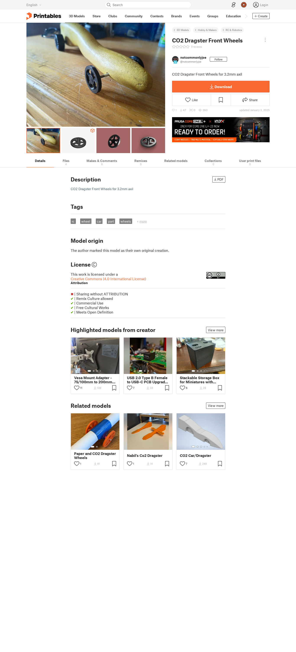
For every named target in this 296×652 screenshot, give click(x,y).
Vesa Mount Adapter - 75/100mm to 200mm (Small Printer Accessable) (93, 380)
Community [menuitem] (134, 16)
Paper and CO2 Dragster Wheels (95, 455)
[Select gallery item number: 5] (155, 371)
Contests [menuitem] (156, 16)
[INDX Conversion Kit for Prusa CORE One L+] (221, 129)
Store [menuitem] (97, 16)
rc (73, 221)
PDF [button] (220, 179)
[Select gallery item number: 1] (89, 371)
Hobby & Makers (207, 29)
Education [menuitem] (233, 16)
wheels (125, 221)
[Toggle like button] (76, 387)
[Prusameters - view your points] (244, 5)
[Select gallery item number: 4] (100, 371)
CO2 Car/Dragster (195, 455)
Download (223, 86)
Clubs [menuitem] (112, 16)
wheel (85, 221)
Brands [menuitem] (176, 16)
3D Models (183, 29)
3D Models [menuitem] (77, 16)
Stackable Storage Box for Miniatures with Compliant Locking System (199, 380)
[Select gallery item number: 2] (93, 371)
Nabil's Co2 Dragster (145, 455)
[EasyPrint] (233, 5)
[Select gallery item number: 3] (97, 371)
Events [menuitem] (195, 16)
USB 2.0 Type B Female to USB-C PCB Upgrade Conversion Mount (147, 380)
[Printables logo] (43, 16)
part (111, 221)
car (99, 221)
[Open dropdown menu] (265, 39)
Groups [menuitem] (212, 16)
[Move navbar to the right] (246, 16)
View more (216, 330)
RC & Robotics (234, 29)
